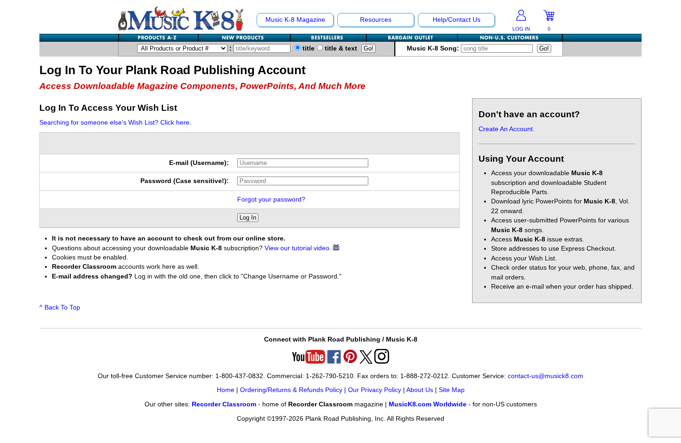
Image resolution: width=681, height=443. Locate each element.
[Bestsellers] (329, 38)
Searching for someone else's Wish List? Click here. (115, 122)
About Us (419, 389)
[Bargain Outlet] (412, 38)
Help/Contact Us (456, 19)
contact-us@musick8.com (545, 376)
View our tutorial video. (299, 248)
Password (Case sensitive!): (184, 180)
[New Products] (245, 38)
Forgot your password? (271, 199)
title (308, 48)
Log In (248, 217)
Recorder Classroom (224, 404)
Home (225, 389)
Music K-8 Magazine (295, 19)
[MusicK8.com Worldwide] (510, 38)
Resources (375, 19)
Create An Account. (507, 129)
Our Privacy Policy (374, 389)
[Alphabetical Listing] (159, 38)
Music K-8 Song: (434, 48)
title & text (340, 48)
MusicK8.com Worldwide (428, 404)
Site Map (452, 389)
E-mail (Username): (199, 162)
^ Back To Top (59, 307)
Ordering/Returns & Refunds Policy (291, 389)
